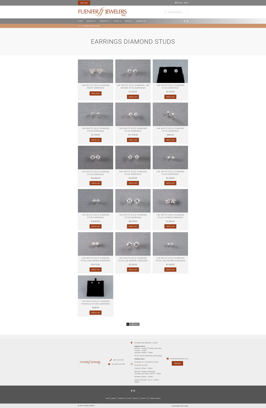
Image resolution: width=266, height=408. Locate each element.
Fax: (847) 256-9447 (118, 364)
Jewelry (90, 21)
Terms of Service (155, 398)
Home (80, 21)
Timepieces (103, 21)
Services (128, 21)
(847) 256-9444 (118, 360)
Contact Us (141, 21)
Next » (136, 324)
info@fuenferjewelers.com (179, 359)
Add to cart (133, 97)
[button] (95, 80)
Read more (95, 93)
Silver (116, 21)
